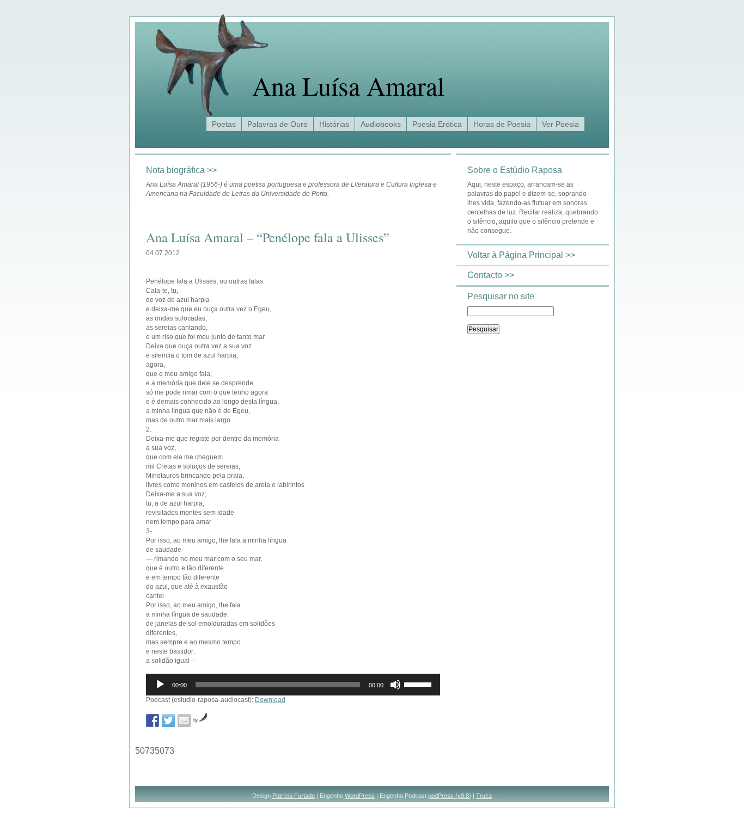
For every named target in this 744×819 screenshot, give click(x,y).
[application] (293, 684)
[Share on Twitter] (168, 720)
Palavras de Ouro (277, 124)
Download (270, 700)
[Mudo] (395, 684)
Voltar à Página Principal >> (521, 255)
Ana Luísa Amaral (348, 85)
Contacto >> (490, 275)
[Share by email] (184, 720)
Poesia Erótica (437, 124)
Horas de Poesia (501, 124)
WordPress (360, 795)
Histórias (334, 124)
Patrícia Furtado (293, 795)
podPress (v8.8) (449, 795)
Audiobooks (381, 124)
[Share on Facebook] (152, 720)
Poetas (224, 124)
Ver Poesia (560, 124)
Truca (484, 795)
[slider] (419, 683)
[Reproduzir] (160, 684)
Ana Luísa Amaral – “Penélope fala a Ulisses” (267, 237)
